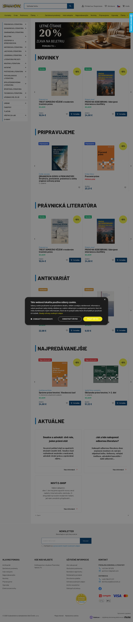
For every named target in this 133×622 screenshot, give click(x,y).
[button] (42, 319)
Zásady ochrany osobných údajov (51, 313)
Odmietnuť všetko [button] (70, 319)
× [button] (104, 299)
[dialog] (66, 311)
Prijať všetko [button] (92, 319)
